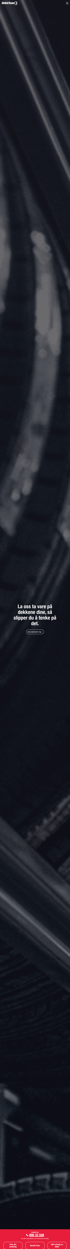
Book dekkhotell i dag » (35, 632)
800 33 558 (36, 1235)
